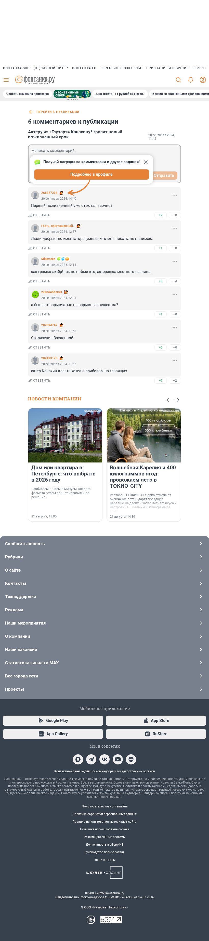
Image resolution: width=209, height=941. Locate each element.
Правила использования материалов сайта (104, 821)
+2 (160, 215)
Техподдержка (20, 596)
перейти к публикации (57, 112)
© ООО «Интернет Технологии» (104, 907)
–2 (175, 380)
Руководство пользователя (104, 852)
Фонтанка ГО (84, 68)
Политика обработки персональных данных (104, 814)
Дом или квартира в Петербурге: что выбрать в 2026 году (63, 474)
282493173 (49, 358)
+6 (160, 347)
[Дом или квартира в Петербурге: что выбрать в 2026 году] (65, 435)
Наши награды (104, 860)
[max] (78, 759)
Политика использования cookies (104, 829)
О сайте (13, 570)
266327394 (49, 193)
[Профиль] (203, 80)
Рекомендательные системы (104, 837)
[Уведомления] (191, 80)
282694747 (49, 325)
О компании (17, 636)
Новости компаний (54, 399)
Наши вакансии (21, 649)
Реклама (14, 609)
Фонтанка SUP (16, 68)
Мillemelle (48, 259)
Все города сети (21, 675)
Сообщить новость (25, 543)
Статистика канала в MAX (32, 662)
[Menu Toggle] (6, 80)
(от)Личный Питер (51, 68)
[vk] (104, 759)
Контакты (15, 583)
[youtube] (118, 759)
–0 (175, 215)
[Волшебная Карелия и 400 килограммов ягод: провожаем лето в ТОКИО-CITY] (144, 435)
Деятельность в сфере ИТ (104, 844)
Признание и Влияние (167, 68)
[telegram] (91, 759)
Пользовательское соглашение (104, 806)
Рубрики (14, 556)
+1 (160, 248)
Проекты (14, 689)
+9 (160, 380)
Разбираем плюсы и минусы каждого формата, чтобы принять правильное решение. (60, 493)
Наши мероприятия (25, 623)
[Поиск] (178, 80)
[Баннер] (72, 94)
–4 (175, 281)
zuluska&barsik (51, 292)
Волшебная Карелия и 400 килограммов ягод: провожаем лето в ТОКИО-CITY (143, 477)
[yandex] (131, 759)
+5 (160, 281)
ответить (41, 215)
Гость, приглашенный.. (57, 226)
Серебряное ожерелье (121, 68)
